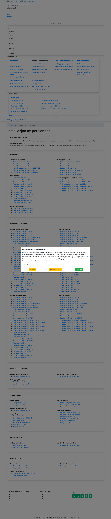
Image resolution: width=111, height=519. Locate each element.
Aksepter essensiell (55, 269)
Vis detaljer (25, 264)
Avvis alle (32, 269)
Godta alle (79, 269)
